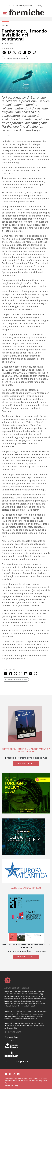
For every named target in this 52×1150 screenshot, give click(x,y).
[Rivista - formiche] (26, 1038)
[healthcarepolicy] (26, 1061)
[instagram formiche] (14, 1074)
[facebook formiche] (6, 1074)
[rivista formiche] (26, 918)
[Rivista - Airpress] (26, 1045)
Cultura (5, 25)
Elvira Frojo (8, 43)
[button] (5, 13)
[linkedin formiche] (18, 1074)
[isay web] (16, 1085)
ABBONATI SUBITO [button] (26, 763)
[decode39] (26, 1054)
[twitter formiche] (10, 1074)
